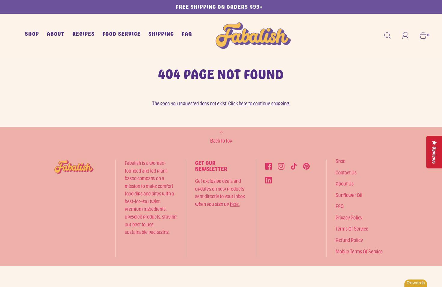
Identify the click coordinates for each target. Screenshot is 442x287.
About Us (345, 183)
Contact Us (346, 172)
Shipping (161, 34)
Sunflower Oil (349, 195)
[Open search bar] (390, 35)
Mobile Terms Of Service (359, 251)
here (243, 103)
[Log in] (408, 35)
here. (235, 204)
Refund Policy (349, 240)
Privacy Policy (349, 217)
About (56, 34)
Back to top (221, 140)
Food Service (122, 34)
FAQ (187, 34)
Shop (32, 34)
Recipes (83, 34)
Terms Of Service (352, 228)
